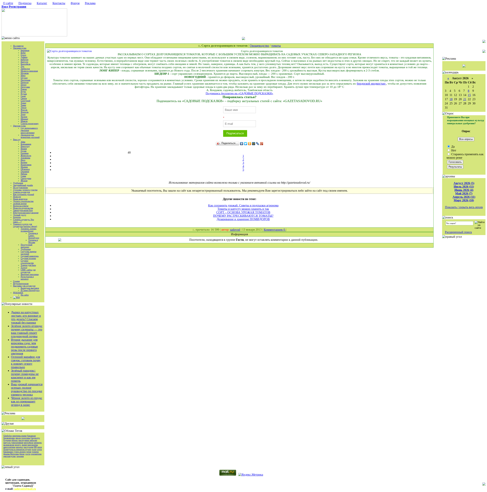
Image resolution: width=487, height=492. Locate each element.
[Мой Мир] (254, 143)
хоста (27, 454)
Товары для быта (28, 265)
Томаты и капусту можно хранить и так (243, 208)
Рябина (24, 174)
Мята (23, 75)
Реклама (90, 3)
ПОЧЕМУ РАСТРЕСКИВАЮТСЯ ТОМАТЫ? (243, 215)
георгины (25, 438)
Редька (24, 94)
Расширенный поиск (458, 232)
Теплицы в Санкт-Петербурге (33, 235)
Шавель (24, 121)
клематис (38, 442)
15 (469, 95)
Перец (23, 84)
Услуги (24, 267)
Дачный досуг (19, 215)
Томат (23, 103)
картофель (28, 442)
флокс (22, 454)
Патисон (25, 82)
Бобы (23, 52)
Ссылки (16, 281)
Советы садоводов (21, 192)
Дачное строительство (23, 201)
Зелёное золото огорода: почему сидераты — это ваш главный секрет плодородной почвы (26, 331)
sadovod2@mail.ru (25, 488)
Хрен (23, 114)
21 (464, 99)
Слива (23, 176)
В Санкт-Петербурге (30, 290)
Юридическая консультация (25, 212)
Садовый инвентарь (30, 256)
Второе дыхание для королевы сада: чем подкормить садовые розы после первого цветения (24, 346)
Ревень (24, 89)
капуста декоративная (13, 442)
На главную (18, 46)
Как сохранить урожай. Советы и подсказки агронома (243, 205)
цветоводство (9, 456)
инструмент (23, 440)
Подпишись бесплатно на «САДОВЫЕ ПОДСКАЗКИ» (239, 93)
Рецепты (17, 217)
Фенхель (25, 112)
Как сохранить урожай (23, 194)
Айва (23, 142)
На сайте (25, 295)
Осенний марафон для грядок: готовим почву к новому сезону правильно (26, 362)
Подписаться (235, 133)
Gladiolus (7, 435)
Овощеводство (19, 48)
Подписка (24, 3)
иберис (14, 440)
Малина (24, 167)
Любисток (25, 68)
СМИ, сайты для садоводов (28, 271)
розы (34, 449)
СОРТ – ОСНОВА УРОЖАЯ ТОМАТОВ (243, 212)
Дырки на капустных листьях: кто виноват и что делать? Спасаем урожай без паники (26, 317)
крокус (18, 445)
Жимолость (26, 155)
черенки (20, 456)
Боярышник (26, 144)
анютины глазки (19, 435)
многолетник (9, 447)
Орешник (25, 171)
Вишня (24, 148)
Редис (23, 91)
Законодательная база (23, 210)
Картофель (25, 64)
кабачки (33, 440)
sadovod (235, 229)
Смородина (26, 178)
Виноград (25, 146)
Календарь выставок (30, 288)
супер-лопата (20, 451)
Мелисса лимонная (29, 71)
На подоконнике (20, 187)
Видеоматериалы (21, 283)
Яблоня (24, 180)
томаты (35, 451)
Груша (23, 151)
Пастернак (25, 80)
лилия (24, 445)
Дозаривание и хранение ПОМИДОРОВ (243, 219)
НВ (35, 447)
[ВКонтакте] (242, 143)
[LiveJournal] (258, 143)
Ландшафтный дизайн (23, 185)
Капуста (24, 62)
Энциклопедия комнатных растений (30, 136)
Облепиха (25, 169)
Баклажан (25, 50)
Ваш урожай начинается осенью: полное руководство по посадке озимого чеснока (26, 389)
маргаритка (32, 445)
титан (28, 451)
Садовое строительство (27, 261)
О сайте (8, 3)
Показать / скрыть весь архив (464, 207)
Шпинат (24, 119)
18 (451, 99)
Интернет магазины (30, 274)
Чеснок (24, 116)
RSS (18, 297)
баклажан (31, 435)
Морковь (25, 73)
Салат (23, 96)
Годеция (7, 440)
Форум (75, 3)
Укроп (23, 107)
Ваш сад (17, 139)
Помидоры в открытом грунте (17, 449)
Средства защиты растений (28, 252)
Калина (24, 162)
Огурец (24, 78)
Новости (17, 196)
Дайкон (24, 57)
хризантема (36, 454)
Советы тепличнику (30, 123)
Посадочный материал (26, 245)
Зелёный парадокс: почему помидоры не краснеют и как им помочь (25, 375)
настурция (28, 447)
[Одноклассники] (250, 143)
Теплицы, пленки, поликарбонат (29, 229)
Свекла (24, 98)
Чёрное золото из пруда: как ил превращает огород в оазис (26, 401)
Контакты (59, 3)
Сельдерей (25, 100)
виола (18, 438)
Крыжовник (26, 164)
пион (39, 447)
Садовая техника (28, 258)
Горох (23, 55)
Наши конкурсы (20, 199)
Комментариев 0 (275, 229)
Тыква (23, 105)
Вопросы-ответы (20, 206)
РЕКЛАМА (18, 292)
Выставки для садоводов (24, 286)
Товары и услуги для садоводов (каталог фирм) (25, 225)
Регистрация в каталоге (27, 277)
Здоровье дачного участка (25, 190)
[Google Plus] (262, 143)
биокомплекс (9, 438)
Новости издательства (23, 208)
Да (452, 146)
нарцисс (19, 447)
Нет (453, 150)
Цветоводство (19, 126)
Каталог (42, 3)
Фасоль (24, 110)
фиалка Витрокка (11, 454)
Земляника (25, 158)
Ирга (23, 160)
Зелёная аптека (20, 203)
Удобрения (18, 183)
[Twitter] (246, 143)
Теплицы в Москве (33, 241)
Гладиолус (35, 438)
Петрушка (25, 87)
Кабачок (24, 59)
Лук (22, 66)
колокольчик (8, 445)
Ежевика (25, 153)
